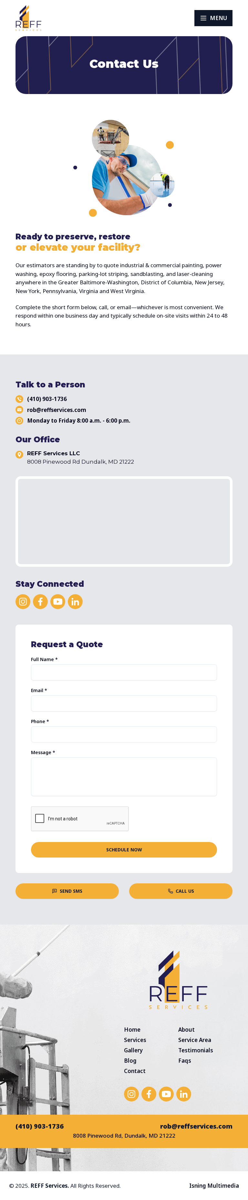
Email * (39, 690)
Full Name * (44, 659)
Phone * (40, 721)
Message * (43, 752)
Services (135, 1040)
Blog (130, 1060)
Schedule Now (124, 850)
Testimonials (195, 1050)
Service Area (194, 1040)
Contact (135, 1071)
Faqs (184, 1060)
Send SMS (71, 891)
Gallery (133, 1050)
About (186, 1029)
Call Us (185, 891)
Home (132, 1029)
